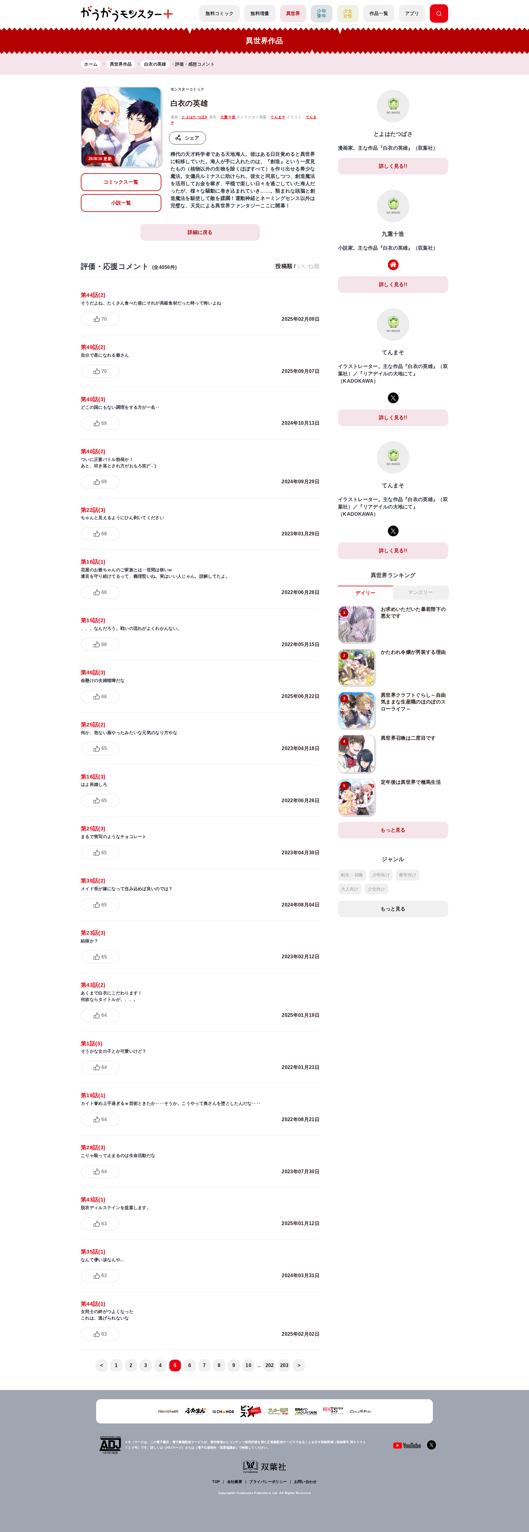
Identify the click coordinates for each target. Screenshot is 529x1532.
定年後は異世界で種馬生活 (411, 782)
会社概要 (234, 1482)
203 (284, 1365)
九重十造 (227, 117)
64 (104, 1015)
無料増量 (259, 13)
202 (269, 1365)
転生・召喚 (352, 874)
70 (104, 319)
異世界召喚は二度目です (408, 738)
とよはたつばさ (195, 117)
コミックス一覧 (120, 182)
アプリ (412, 13)
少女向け (376, 889)
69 (104, 423)
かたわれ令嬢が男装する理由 (413, 652)
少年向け (381, 874)
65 (104, 748)
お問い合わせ (305, 1482)
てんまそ (277, 117)
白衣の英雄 (189, 103)
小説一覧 (121, 202)
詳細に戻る (200, 232)
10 (248, 1365)
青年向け (407, 874)
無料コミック (219, 13)
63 (104, 1223)
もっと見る (393, 830)
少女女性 (348, 13)
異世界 (293, 13)
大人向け (349, 889)
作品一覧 (379, 13)
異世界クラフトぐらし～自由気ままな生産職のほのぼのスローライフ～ (413, 701)
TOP (216, 1482)
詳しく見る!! (393, 166)
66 (104, 592)
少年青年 (321, 13)
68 (104, 533)
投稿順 (284, 266)
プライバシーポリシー (268, 1482)
